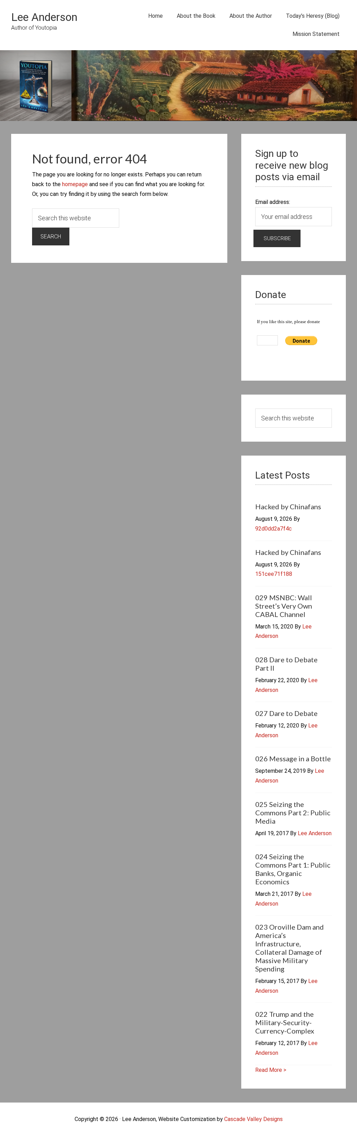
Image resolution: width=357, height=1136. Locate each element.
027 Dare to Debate (286, 713)
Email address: (272, 202)
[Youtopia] (35, 87)
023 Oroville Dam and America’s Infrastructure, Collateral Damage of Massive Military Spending (289, 948)
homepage (75, 184)
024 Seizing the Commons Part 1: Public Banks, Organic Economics (293, 869)
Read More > (270, 1070)
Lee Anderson (44, 17)
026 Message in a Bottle (293, 758)
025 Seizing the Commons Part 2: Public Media (293, 812)
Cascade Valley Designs (253, 1119)
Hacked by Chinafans (288, 506)
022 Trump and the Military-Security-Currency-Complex (284, 1022)
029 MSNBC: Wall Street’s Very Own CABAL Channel (283, 605)
